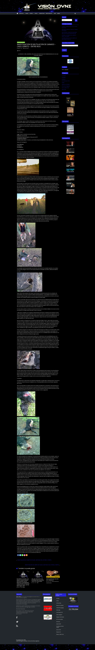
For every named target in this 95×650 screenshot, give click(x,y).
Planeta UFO (58, 632)
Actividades (64, 75)
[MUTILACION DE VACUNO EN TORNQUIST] (53, 571)
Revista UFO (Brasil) (59, 605)
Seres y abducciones (65, 87)
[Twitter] (20, 555)
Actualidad (63, 77)
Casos (36, 13)
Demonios (58, 621)
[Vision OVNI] (17, 13)
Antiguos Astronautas (60, 616)
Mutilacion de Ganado (21, 42)
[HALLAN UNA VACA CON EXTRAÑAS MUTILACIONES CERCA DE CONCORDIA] (38, 571)
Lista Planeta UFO (59, 612)
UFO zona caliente (59, 619)
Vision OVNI (64, 89)
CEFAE (57, 600)
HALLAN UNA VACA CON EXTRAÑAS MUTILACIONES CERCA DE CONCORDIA (38, 580)
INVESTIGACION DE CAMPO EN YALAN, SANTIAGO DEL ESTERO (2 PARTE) (42, 564)
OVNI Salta (58, 610)
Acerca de (21, 13)
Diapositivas (41, 13)
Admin (58, 13)
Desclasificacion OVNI (66, 80)
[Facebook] (18, 555)
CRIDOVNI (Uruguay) (60, 607)
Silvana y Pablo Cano (60, 634)
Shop (55, 13)
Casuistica (63, 79)
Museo (27, 13)
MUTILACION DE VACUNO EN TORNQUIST (52, 579)
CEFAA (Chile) (58, 603)
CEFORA (31, 13)
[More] (27, 555)
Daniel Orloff (58, 623)
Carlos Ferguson (59, 614)
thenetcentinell (26, 48)
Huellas (63, 82)
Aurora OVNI (58, 629)
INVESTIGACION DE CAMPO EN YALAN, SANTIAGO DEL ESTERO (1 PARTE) (33, 560)
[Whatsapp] (22, 555)
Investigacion (49, 13)
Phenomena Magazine (66, 86)
